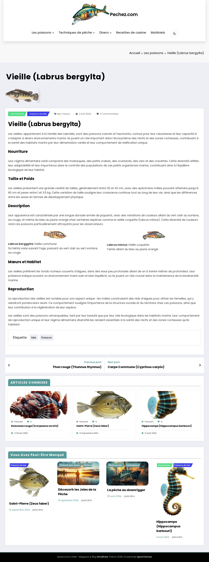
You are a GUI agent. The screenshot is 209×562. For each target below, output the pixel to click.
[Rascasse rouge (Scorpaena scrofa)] (39, 404)
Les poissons (41, 32)
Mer (59, 113)
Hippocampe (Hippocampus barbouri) (167, 426)
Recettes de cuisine (131, 32)
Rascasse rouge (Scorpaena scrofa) (34, 426)
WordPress (102, 556)
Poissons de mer (38, 113)
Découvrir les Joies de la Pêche (77, 491)
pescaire (18, 421)
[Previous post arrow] (9, 365)
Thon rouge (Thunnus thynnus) (77, 367)
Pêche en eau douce (70, 465)
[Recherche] (174, 33)
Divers (104, 32)
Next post (114, 362)
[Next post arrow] (200, 365)
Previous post (92, 362)
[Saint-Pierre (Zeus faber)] (104, 404)
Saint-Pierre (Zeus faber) (92, 426)
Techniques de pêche (75, 32)
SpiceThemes (144, 556)
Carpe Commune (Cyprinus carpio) (136, 367)
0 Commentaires (109, 113)
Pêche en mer (115, 465)
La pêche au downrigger (126, 490)
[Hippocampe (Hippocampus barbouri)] (169, 404)
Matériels (158, 32)
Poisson (66, 113)
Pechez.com (124, 14)
